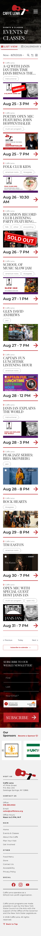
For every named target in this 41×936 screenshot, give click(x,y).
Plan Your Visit (10, 841)
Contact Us (8, 864)
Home (6, 830)
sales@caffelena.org (13, 811)
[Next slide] (38, 750)
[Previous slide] (2, 750)
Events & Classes (13, 27)
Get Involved (9, 844)
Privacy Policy (9, 872)
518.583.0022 (9, 805)
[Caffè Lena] (16, 14)
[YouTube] (27, 886)
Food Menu (8, 857)
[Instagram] (20, 886)
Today (20, 640)
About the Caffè (10, 837)
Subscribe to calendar (19, 647)
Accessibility (9, 868)
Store (5, 860)
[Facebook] (13, 886)
